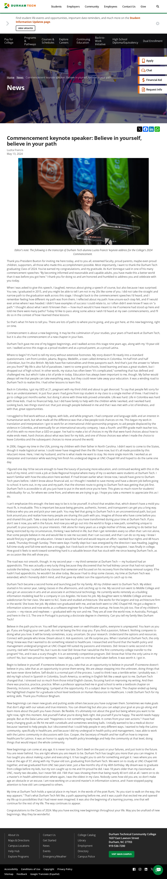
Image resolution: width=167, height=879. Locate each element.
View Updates (25, 28)
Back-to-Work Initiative (100, 41)
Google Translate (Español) (44, 874)
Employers (73, 6)
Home (10, 77)
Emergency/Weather (54, 856)
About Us (13, 835)
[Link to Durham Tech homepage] (22, 5)
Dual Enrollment (153, 41)
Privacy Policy (64, 869)
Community (92, 6)
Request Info (154, 89)
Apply (149, 60)
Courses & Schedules (48, 41)
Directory (83, 851)
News (20, 77)
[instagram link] (140, 869)
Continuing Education (83, 41)
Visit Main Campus (122, 854)
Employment (85, 846)
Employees (110, 6)
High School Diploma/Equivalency (125, 41)
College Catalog (87, 835)
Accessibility (11, 869)
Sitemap (8, 874)
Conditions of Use (30, 869)
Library (82, 840)
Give (143, 6)
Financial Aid (154, 80)
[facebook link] (134, 869)
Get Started (49, 840)
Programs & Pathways (30, 41)
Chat (149, 70)
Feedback (22, 874)
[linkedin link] (146, 869)
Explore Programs (18, 856)
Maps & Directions (18, 840)
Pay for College (8, 41)
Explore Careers (63, 41)
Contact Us (128, 6)
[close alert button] (157, 23)
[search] (157, 6)
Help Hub (14, 851)
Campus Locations (18, 846)
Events (46, 851)
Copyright (49, 869)
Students (56, 6)
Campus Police (86, 856)
